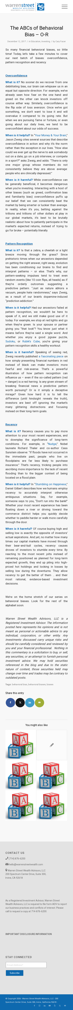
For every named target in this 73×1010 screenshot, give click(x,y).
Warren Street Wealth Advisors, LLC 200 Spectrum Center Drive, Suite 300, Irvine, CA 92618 (25, 874)
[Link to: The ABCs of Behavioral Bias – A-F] (51, 806)
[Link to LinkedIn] (44, 1005)
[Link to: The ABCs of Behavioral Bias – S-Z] (20, 745)
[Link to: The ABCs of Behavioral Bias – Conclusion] (20, 806)
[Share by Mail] (39, 702)
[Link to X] (59, 1005)
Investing (45, 41)
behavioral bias (19, 684)
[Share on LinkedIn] (29, 702)
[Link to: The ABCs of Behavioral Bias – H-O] (51, 775)
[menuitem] (63, 6)
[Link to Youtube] (49, 1005)
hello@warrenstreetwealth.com (26, 864)
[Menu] (63, 6)
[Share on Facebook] (10, 702)
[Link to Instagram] (39, 1005)
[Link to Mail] (65, 1005)
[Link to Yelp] (54, 1005)
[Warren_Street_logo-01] (30, 6)
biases (50, 684)
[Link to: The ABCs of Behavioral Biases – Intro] (51, 745)
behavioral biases (37, 684)
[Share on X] (20, 702)
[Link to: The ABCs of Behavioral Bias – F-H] (20, 775)
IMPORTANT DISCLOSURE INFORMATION (28, 934)
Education (35, 41)
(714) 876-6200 (17, 858)
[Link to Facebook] (34, 1005)
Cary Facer (61, 41)
